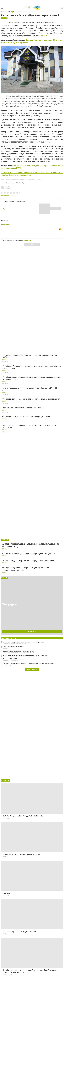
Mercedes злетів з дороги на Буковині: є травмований (23, 408)
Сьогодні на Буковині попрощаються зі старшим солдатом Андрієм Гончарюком (29, 426)
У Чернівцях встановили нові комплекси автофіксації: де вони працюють (31, 399)
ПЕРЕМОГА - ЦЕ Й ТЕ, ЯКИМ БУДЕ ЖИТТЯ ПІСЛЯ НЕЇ (22, 816)
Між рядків (9, 604)
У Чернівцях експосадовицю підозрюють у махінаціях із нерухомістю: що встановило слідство (31, 378)
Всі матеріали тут (32, 631)
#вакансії (3, 183)
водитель (6, 893)
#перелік (8, 183)
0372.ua (44, 36)
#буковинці (24, 183)
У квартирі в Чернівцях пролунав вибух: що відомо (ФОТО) (28, 553)
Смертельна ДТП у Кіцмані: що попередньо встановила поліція (30, 560)
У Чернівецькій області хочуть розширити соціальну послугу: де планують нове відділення (31, 367)
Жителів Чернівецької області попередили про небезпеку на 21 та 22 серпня (29, 389)
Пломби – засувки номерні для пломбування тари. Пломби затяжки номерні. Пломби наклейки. (29, 971)
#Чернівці (18, 183)
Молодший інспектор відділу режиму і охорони (21, 854)
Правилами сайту (27, 240)
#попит (13, 183)
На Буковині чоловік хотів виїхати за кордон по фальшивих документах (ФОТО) (30, 356)
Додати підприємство (32, 669)
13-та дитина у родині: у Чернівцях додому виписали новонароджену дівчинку (25, 568)
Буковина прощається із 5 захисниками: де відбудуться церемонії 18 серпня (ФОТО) (31, 545)
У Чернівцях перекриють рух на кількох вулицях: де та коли (26, 416)
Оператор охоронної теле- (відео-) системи (19, 932)
